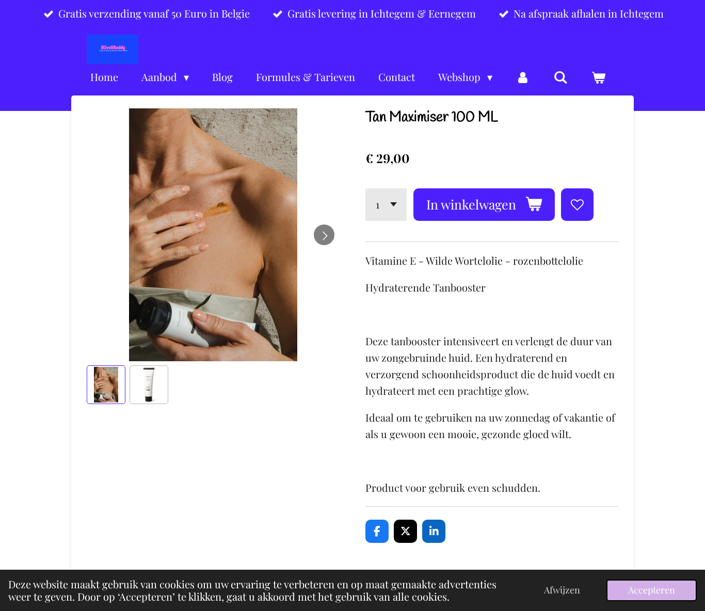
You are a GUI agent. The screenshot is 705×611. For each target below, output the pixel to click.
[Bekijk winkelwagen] (598, 77)
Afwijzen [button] (562, 590)
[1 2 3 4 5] (386, 204)
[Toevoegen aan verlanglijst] (577, 204)
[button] (106, 384)
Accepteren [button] (651, 590)
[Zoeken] (560, 77)
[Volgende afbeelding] (324, 234)
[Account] (522, 77)
